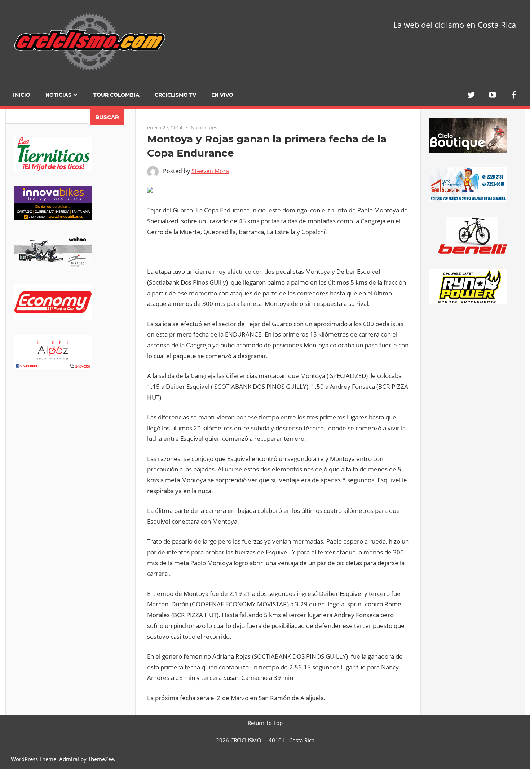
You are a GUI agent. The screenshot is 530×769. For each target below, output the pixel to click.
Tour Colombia (116, 95)
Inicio (21, 95)
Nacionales (204, 127)
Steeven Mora (210, 171)
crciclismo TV (175, 95)
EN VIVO (222, 95)
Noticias (58, 95)
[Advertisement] (70, 440)
